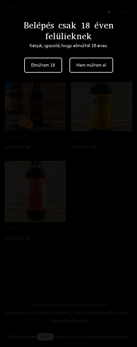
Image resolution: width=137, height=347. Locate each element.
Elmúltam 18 (43, 65)
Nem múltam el (91, 65)
